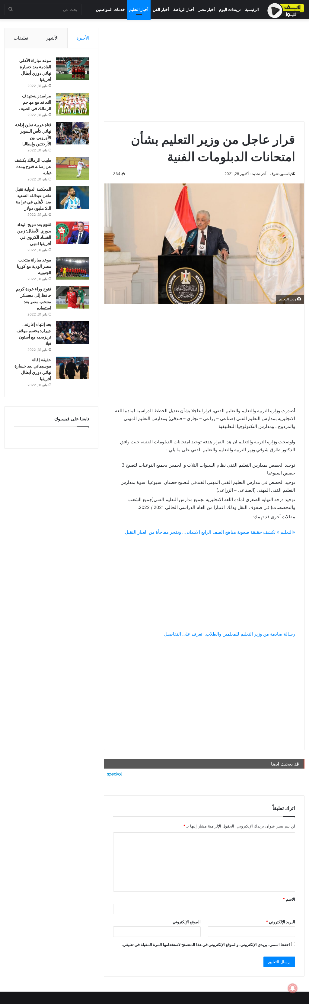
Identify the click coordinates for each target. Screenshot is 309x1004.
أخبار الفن (161, 9)
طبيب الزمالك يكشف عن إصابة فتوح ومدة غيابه (32, 166)
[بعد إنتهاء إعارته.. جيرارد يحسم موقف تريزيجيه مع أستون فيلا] (72, 332)
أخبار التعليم (138, 9)
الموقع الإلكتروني (187, 921)
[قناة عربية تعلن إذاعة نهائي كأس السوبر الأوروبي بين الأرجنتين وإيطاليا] (72, 133)
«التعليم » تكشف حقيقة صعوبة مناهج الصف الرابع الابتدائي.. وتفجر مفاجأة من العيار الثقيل (210, 532)
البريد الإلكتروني (280, 921)
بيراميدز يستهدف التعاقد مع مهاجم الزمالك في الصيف (35, 102)
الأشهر (52, 38)
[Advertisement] (204, 70)
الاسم (289, 899)
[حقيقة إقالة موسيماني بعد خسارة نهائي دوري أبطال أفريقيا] (72, 368)
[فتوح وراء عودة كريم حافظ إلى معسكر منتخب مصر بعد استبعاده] (72, 297)
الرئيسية (252, 9)
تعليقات (21, 38)
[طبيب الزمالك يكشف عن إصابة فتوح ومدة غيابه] (72, 168)
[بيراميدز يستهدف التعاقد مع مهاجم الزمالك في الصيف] (72, 104)
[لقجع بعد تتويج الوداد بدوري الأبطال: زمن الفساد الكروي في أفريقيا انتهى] (72, 233)
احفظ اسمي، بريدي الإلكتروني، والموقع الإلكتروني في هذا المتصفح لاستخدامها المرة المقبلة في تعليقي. (206, 944)
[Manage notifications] (293, 988)
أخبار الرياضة (183, 9)
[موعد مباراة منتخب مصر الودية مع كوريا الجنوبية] (72, 268)
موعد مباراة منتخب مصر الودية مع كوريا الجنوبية (34, 266)
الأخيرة (82, 38)
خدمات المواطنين (110, 9)
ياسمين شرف (280, 173)
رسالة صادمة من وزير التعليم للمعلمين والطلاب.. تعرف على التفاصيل (229, 634)
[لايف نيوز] (285, 10)
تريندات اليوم (230, 9)
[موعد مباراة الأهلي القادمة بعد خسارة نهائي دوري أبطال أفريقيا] (72, 68)
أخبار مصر (207, 9)
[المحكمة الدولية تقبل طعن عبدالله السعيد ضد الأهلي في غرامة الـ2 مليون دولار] (72, 197)
